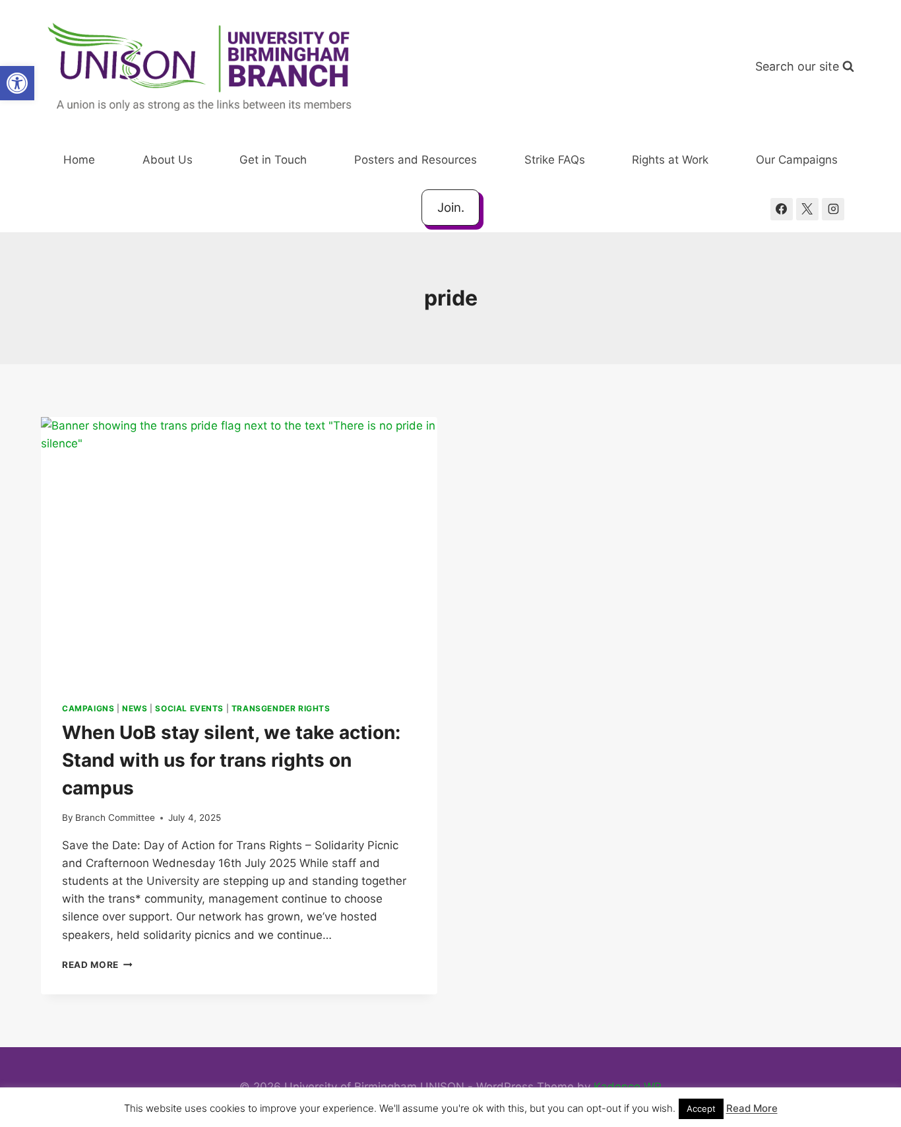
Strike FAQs (554, 159)
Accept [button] (701, 1108)
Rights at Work (670, 159)
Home (79, 159)
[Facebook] (781, 209)
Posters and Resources (415, 159)
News (134, 708)
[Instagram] (833, 209)
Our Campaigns (797, 159)
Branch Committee (115, 817)
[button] (17, 83)
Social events (189, 708)
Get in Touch (273, 159)
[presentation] (239, 549)
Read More (97, 964)
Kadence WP (628, 1086)
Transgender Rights (281, 708)
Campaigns (88, 708)
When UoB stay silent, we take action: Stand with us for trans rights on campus (231, 760)
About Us (167, 159)
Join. (450, 207)
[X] (807, 209)
